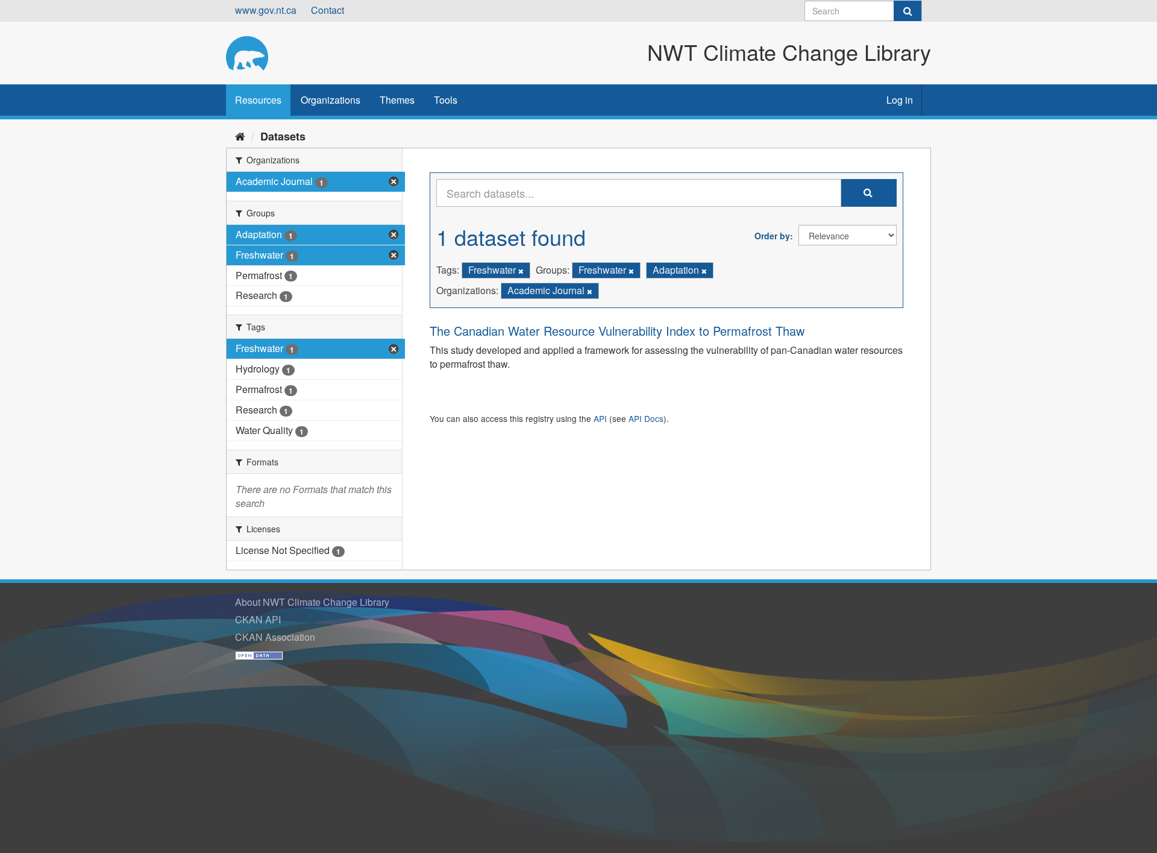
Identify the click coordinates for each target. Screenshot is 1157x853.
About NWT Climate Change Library (312, 602)
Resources (258, 100)
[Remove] (521, 270)
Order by (772, 236)
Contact (327, 10)
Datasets (283, 136)
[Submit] (907, 11)
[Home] (240, 135)
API (600, 418)
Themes (397, 100)
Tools (445, 100)
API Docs (646, 418)
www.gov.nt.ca (265, 10)
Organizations (330, 100)
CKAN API (258, 619)
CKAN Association (275, 637)
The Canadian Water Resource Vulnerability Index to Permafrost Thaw (617, 330)
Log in (899, 100)
